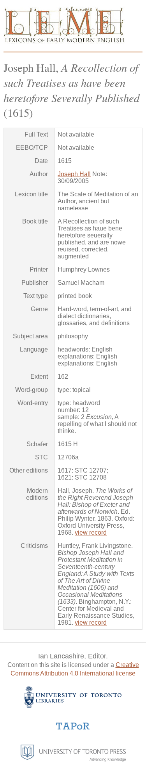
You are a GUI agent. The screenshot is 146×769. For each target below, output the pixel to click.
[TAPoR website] (73, 729)
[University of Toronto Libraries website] (73, 705)
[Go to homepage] (64, 41)
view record (91, 532)
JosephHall (74, 174)
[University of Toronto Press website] (73, 759)
